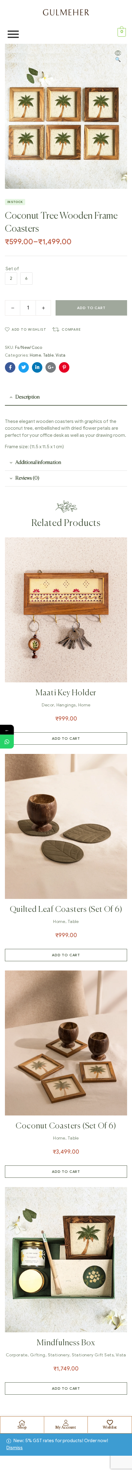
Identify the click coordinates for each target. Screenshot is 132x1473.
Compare (71, 329)
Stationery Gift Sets (93, 1355)
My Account (66, 1428)
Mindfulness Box (66, 1343)
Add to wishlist (29, 329)
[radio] (11, 278)
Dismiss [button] (14, 1447)
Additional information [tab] (38, 462)
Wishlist (110, 1428)
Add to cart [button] (66, 738)
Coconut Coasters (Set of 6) (66, 1126)
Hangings (66, 705)
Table (48, 355)
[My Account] (66, 1423)
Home (35, 355)
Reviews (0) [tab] (27, 478)
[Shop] (22, 1423)
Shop (21, 1428)
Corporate (17, 1355)
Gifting (37, 1355)
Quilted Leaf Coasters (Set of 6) (66, 910)
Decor (48, 705)
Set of (12, 268)
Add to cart (91, 307)
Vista (61, 355)
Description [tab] (27, 397)
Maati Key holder (66, 693)
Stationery (58, 1355)
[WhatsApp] (7, 741)
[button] (118, 56)
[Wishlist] (110, 1423)
